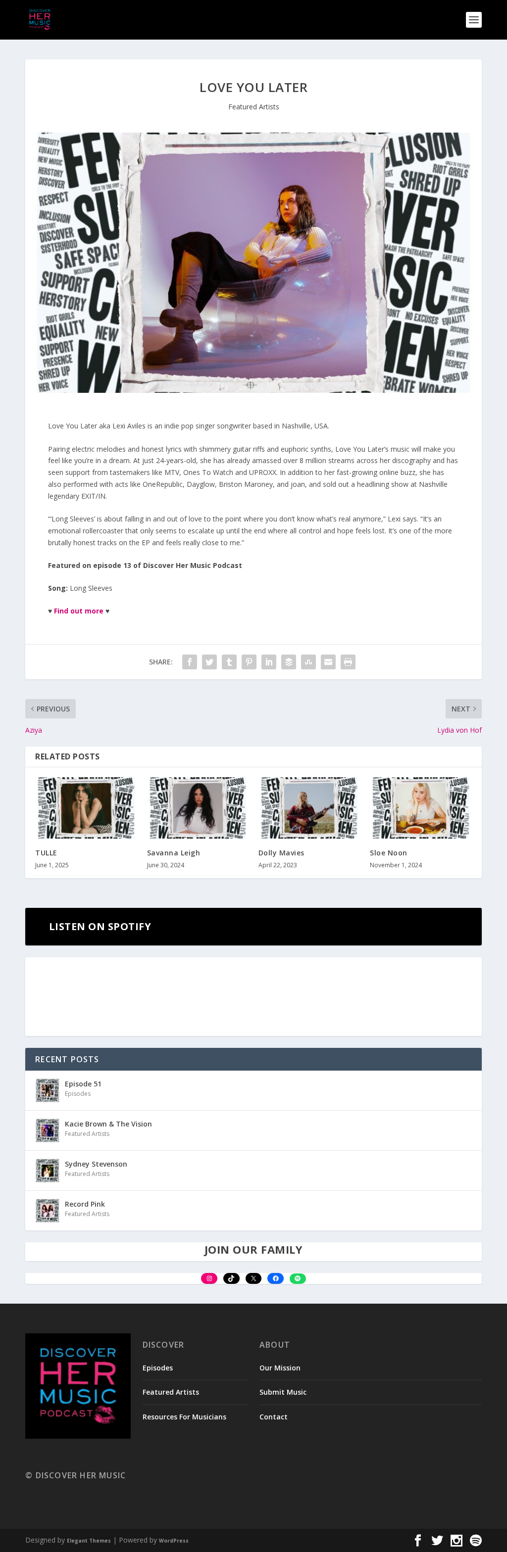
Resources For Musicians (184, 1416)
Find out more (78, 610)
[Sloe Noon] (420, 807)
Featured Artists (253, 106)
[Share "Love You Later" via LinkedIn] (269, 662)
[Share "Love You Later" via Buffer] (289, 662)
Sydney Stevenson (96, 1164)
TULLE (46, 852)
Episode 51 (83, 1083)
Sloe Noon (388, 852)
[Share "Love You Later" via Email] (328, 662)
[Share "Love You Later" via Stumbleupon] (308, 662)
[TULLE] (86, 807)
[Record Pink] (47, 1210)
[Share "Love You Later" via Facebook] (190, 662)
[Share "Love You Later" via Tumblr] (229, 662)
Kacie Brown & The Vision (108, 1124)
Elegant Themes (89, 1540)
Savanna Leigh (174, 852)
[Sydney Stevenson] (47, 1170)
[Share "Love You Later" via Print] (348, 662)
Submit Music (282, 1392)
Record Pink (85, 1204)
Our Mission (280, 1367)
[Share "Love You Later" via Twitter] (209, 662)
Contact (273, 1416)
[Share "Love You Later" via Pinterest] (249, 662)
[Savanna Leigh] (198, 807)
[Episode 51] (47, 1090)
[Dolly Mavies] (309, 807)
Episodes (78, 1093)
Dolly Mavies (281, 852)
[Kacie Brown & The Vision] (47, 1130)
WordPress (174, 1540)
